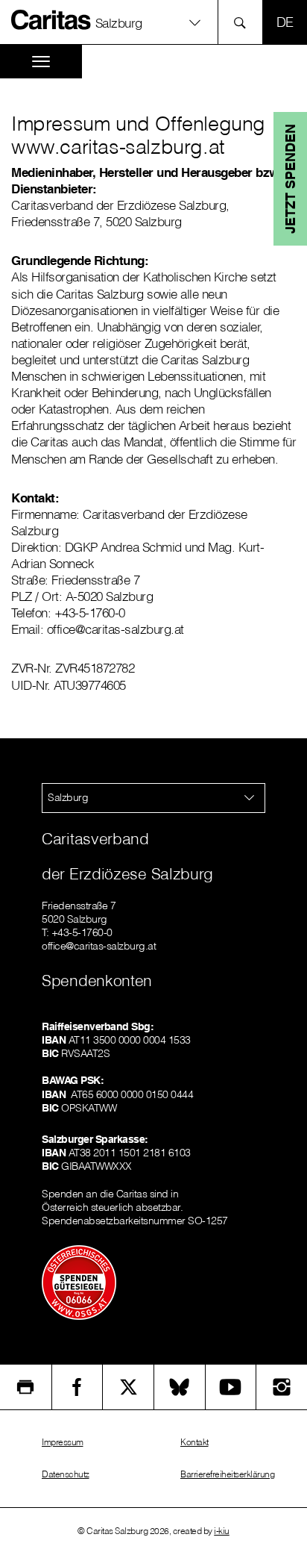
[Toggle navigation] (41, 61)
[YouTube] (231, 1387)
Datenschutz (65, 1474)
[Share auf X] (128, 1387)
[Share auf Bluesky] (179, 1387)
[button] (153, 22)
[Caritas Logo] (51, 19)
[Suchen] (244, 22)
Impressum (62, 1441)
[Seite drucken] (25, 1387)
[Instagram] (281, 1387)
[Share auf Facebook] (77, 1387)
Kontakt (194, 1441)
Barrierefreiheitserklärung (227, 1474)
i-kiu (222, 1530)
